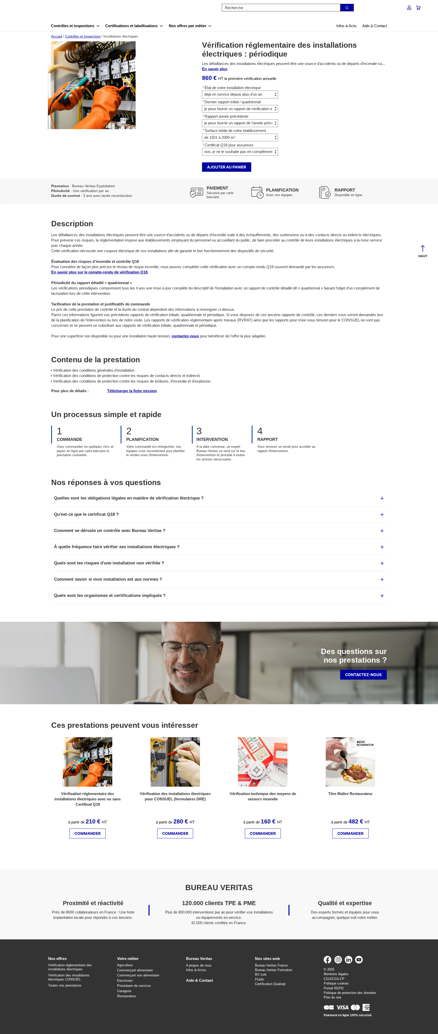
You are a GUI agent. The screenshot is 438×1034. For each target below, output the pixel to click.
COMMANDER (88, 833)
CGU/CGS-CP (334, 979)
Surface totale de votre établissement (234, 130)
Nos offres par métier (187, 26)
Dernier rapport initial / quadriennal (232, 102)
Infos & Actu (346, 26)
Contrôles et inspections (72, 26)
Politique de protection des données (350, 993)
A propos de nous (199, 965)
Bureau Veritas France (271, 965)
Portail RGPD (333, 988)
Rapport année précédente (225, 116)
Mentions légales (336, 974)
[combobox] (279, 7)
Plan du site (332, 997)
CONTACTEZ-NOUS (363, 674)
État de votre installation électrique (232, 87)
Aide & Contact (374, 26)
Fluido (259, 979)
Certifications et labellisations (131, 26)
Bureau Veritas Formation (273, 970)
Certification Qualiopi (270, 984)
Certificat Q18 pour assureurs (228, 145)
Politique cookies (336, 983)
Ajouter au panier (226, 167)
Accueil (56, 36)
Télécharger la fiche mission (132, 391)
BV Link (261, 974)
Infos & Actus (196, 970)
